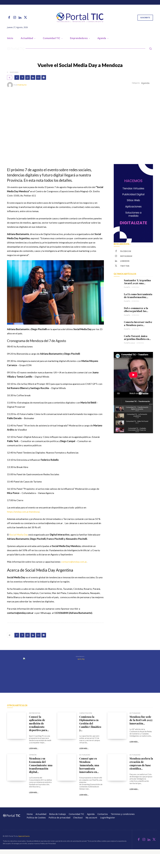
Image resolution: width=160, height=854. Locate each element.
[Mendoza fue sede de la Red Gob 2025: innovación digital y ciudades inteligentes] (117, 725)
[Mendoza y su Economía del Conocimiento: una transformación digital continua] (16, 767)
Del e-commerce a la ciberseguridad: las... (136, 309)
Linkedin (124, 261)
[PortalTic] (10, 85)
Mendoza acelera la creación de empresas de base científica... (141, 763)
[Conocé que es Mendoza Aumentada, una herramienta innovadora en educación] (66, 767)
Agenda (145, 83)
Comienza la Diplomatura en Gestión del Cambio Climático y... (90, 723)
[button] (150, 48)
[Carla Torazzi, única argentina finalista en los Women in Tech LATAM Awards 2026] (118, 338)
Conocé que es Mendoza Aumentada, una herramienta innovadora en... (89, 765)
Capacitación (85, 713)
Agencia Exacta (24, 836)
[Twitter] (25, 18)
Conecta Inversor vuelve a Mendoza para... (138, 323)
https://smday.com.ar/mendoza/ (23, 511)
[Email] (38, 77)
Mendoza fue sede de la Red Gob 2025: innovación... (141, 720)
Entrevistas (34, 713)
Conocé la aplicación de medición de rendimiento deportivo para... (39, 723)
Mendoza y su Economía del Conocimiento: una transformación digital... (40, 765)
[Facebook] (9, 18)
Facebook (125, 251)
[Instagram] (14, 18)
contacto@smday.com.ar (74, 561)
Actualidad (135, 713)
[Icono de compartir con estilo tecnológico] (80, 17)
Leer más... (33, 748)
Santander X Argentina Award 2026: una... (137, 282)
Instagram (126, 256)
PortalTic (22, 85)
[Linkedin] (20, 18)
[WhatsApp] (27, 77)
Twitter (124, 266)
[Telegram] (43, 77)
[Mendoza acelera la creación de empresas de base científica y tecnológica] (117, 767)
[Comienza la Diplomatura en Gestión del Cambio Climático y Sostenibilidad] (66, 725)
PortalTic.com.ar (129, 343)
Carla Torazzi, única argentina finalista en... (137, 337)
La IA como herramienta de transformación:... (138, 295)
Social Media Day (19, 534)
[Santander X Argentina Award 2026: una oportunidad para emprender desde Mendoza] (118, 283)
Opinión (32, 755)
